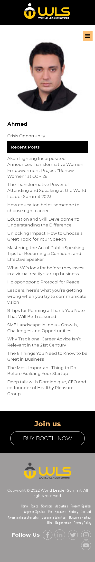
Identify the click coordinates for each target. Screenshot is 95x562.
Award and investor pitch (23, 517)
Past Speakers (57, 512)
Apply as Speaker (34, 512)
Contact (86, 512)
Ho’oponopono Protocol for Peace (43, 282)
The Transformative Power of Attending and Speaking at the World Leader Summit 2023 (46, 190)
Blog (50, 523)
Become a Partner (80, 517)
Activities (61, 506)
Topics (34, 506)
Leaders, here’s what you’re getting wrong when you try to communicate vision (46, 296)
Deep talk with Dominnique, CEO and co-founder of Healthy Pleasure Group (46, 387)
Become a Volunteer (54, 517)
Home (24, 506)
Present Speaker (81, 506)
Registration (63, 523)
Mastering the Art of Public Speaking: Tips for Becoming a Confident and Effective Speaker (46, 253)
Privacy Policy (82, 523)
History (73, 512)
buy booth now (47, 438)
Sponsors (47, 506)
